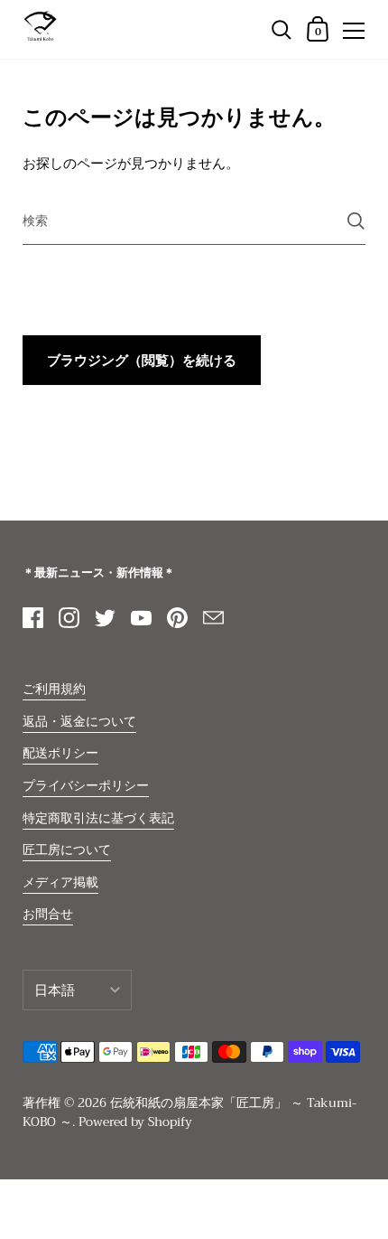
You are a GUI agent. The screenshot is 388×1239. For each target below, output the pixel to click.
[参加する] (355, 220)
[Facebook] (32, 617)
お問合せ (48, 914)
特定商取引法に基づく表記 (98, 818)
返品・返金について (79, 721)
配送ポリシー (60, 753)
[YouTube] (141, 617)
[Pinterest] (177, 617)
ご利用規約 (54, 689)
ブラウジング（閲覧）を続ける (141, 360)
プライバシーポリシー (86, 785)
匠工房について (67, 850)
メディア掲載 (60, 882)
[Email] (213, 617)
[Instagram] (69, 617)
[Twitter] (105, 617)
